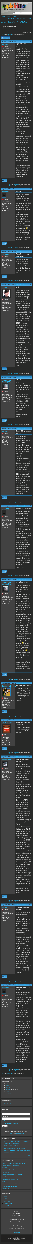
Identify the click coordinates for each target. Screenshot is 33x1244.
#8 (30, 579)
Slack (7, 1091)
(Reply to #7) (21, 579)
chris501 (5, 192)
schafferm (5, 1177)
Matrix (7, 1085)
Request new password (11, 1123)
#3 (30, 251)
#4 (30, 285)
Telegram (8, 1093)
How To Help (11, 18)
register (9, 34)
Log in (3, 34)
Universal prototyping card (10, 1179)
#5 (30, 377)
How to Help (16, 1232)
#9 (30, 683)
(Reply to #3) (20, 285)
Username (5, 1112)
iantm (4, 288)
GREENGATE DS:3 (9, 1153)
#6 (30, 428)
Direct (10, 1133)
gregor (4, 1181)
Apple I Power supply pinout (12, 1145)
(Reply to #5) (21, 428)
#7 (30, 506)
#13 (30, 985)
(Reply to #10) (21, 757)
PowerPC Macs (22, 22)
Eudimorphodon (9, 686)
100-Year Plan (21, 18)
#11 (30, 757)
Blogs (5, 1196)
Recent (15, 16)
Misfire (8, 1089)
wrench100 (5, 1172)
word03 (5, 44)
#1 (30, 41)
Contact (29, 18)
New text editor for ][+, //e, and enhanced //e (17, 1150)
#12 (30, 905)
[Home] (14, 9)
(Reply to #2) (20, 251)
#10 (30, 720)
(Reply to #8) (21, 683)
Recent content (8, 1103)
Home (3, 16)
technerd (6, 254)
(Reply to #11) (21, 905)
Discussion (11, 22)
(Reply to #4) (20, 377)
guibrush (5, 1167)
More (29, 1155)
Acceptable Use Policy (10, 1206)
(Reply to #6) (21, 506)
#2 (30, 189)
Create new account (10, 1121)
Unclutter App (20, 1133)
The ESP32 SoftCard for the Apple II (14, 1148)
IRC (7, 1083)
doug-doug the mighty (6, 381)
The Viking (5, 1188)
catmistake (6, 760)
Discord (8, 1087)
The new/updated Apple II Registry (12, 1174)
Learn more (5, 1096)
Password (5, 1116)
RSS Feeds (7, 1201)
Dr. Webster (7, 723)
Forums (9, 16)
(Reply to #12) (21, 985)
